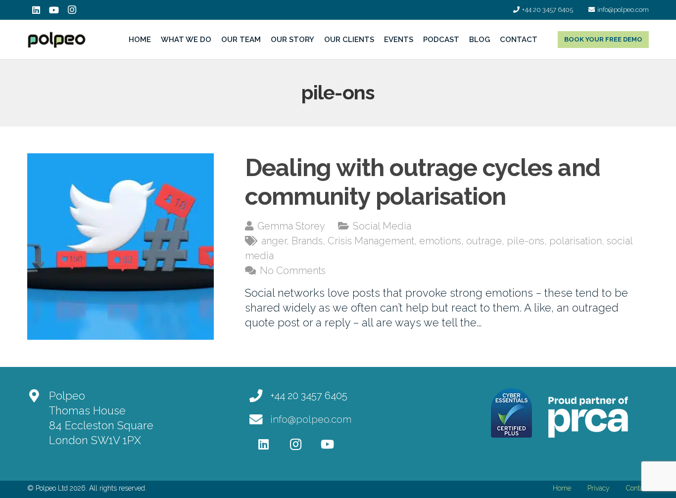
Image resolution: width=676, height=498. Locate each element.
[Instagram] (72, 10)
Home (562, 488)
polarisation (575, 241)
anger (274, 241)
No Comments (293, 270)
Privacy (598, 488)
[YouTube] (54, 10)
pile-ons (525, 241)
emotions (440, 241)
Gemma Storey (291, 226)
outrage (484, 241)
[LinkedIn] (36, 10)
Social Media (382, 226)
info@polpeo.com (310, 419)
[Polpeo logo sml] (56, 39)
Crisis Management (371, 241)
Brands (307, 241)
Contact (637, 488)
